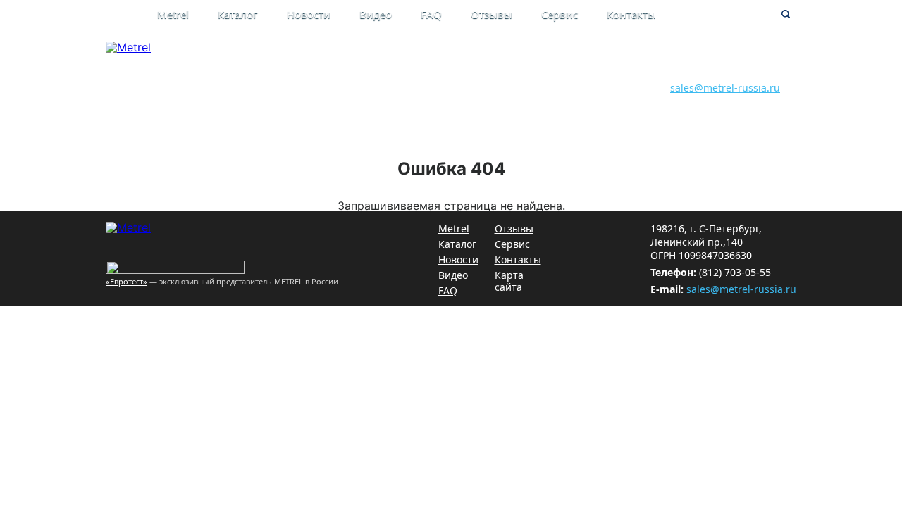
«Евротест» (126, 281)
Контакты (631, 14)
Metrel (173, 14)
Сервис (559, 14)
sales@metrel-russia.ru (725, 87)
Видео (375, 14)
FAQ (431, 14)
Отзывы (491, 14)
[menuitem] (187, 15)
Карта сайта (509, 281)
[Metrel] (128, 47)
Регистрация (540, 72)
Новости (308, 14)
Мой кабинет (540, 57)
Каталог (238, 14)
